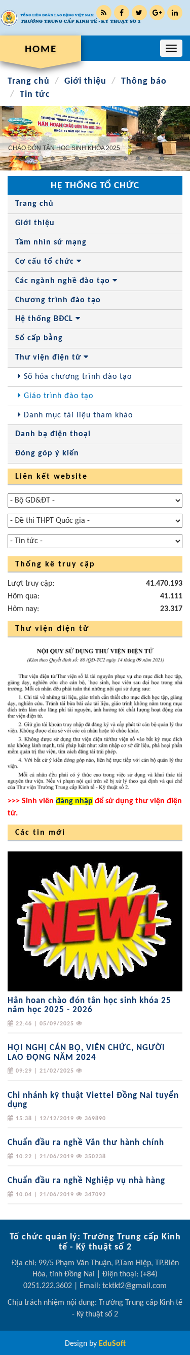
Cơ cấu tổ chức (46, 262)
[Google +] (157, 12)
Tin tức (35, 94)
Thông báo (144, 81)
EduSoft (112, 1344)
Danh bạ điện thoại (53, 434)
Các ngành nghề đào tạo (63, 281)
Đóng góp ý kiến (47, 453)
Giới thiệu (85, 81)
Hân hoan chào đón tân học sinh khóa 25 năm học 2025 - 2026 (89, 1005)
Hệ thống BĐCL (45, 319)
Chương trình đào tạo (58, 300)
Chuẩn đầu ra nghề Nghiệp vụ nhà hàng (86, 1180)
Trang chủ (29, 81)
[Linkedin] (174, 12)
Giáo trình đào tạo (57, 396)
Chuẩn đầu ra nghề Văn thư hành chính (86, 1142)
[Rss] (103, 12)
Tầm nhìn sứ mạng (51, 242)
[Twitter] (139, 12)
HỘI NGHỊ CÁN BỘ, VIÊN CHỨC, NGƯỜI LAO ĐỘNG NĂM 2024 (86, 1053)
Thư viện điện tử (49, 357)
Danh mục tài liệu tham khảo (77, 415)
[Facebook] (121, 12)
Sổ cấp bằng (39, 338)
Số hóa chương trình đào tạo (76, 377)
